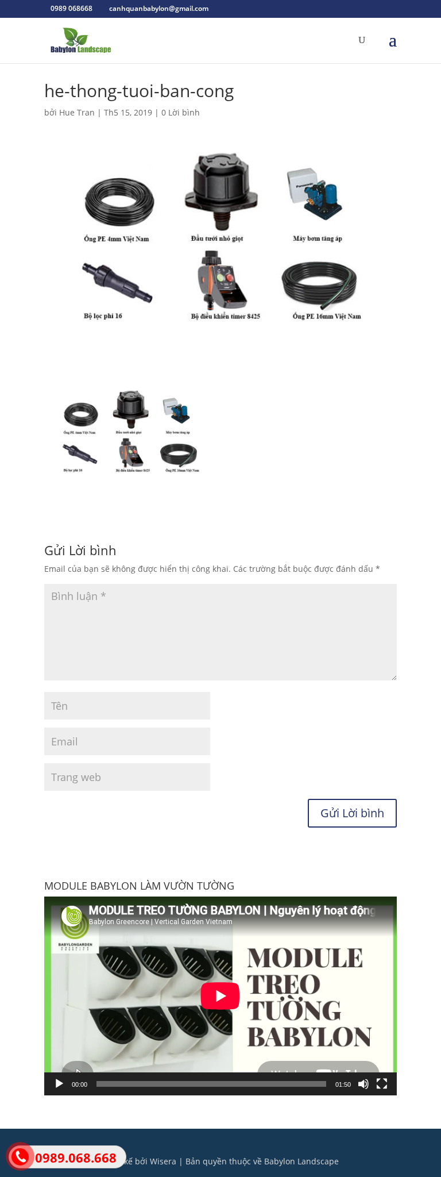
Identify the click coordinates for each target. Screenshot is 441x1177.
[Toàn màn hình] (382, 1084)
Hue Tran (77, 112)
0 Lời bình (180, 112)
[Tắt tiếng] (363, 1084)
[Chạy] (59, 1084)
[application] (220, 996)
